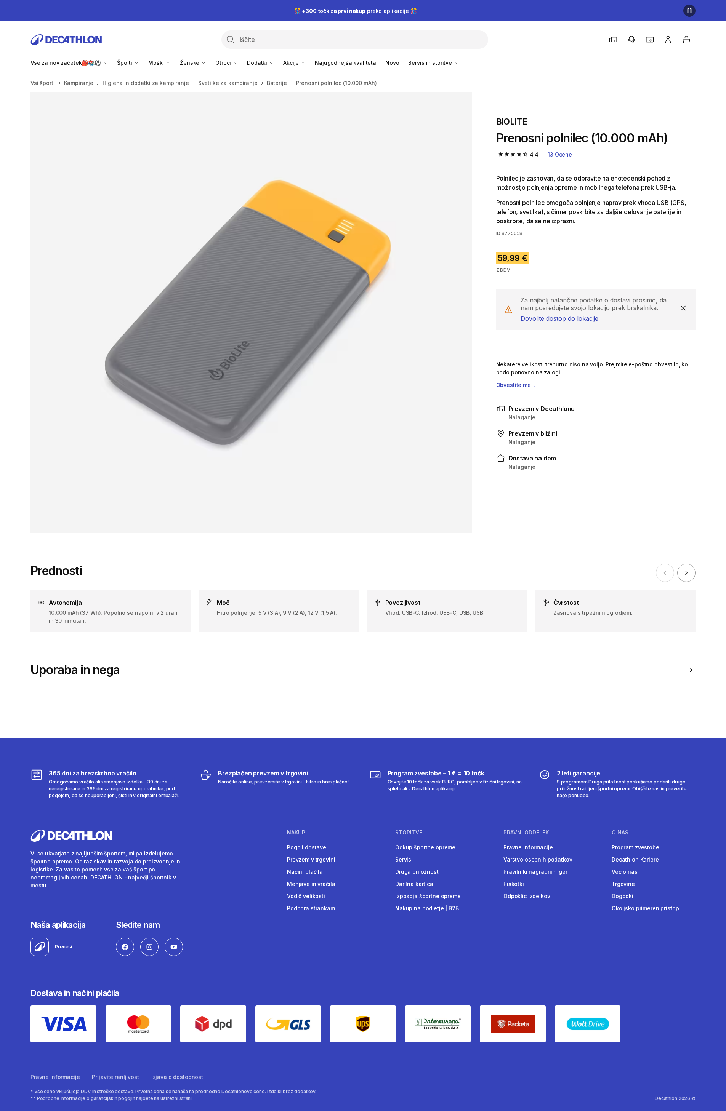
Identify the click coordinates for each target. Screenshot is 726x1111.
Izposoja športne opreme (428, 896)
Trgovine (623, 884)
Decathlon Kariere (635, 859)
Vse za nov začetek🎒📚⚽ (66, 62)
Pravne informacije (528, 847)
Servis (403, 859)
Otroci (223, 62)
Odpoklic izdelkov (526, 896)
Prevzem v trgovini (311, 859)
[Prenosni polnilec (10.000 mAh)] (251, 312)
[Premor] (689, 11)
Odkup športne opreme (425, 847)
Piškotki (513, 884)
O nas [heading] (620, 833)
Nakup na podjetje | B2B (427, 908)
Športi (125, 62)
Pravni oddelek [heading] (526, 833)
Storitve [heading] (408, 833)
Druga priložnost (417, 871)
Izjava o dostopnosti (178, 1077)
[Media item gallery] (251, 312)
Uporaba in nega (75, 670)
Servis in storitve (430, 62)
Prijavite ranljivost (115, 1077)
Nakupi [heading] (297, 833)
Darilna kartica (414, 884)
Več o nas (625, 871)
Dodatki (258, 62)
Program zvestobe (635, 847)
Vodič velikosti (306, 896)
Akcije (291, 62)
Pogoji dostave (306, 847)
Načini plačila (305, 871)
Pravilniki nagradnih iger (535, 871)
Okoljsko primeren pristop (645, 908)
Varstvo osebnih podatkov (537, 859)
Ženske (190, 62)
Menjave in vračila (311, 884)
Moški (156, 62)
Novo (392, 62)
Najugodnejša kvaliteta (345, 62)
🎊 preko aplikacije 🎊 (355, 11)
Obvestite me (514, 385)
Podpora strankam (311, 908)
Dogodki (622, 896)
